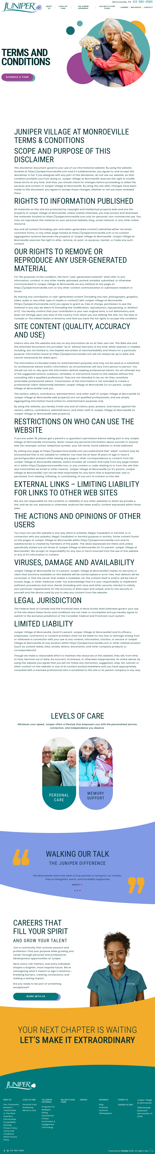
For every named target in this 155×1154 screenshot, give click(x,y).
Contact (148, 7)
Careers (124, 7)
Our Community (11, 1104)
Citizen (124, 1151)
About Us (49, 7)
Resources (136, 7)
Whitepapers (105, 1113)
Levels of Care (63, 7)
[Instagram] (8, 1150)
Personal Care (59, 797)
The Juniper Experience (83, 7)
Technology (47, 1127)
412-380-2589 (17, 1150)
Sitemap (7, 1125)
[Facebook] (4, 1150)
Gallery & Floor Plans (107, 7)
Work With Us (35, 996)
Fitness (45, 1118)
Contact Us (123, 1100)
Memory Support (96, 795)
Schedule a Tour (17, 77)
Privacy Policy (10, 1128)
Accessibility (9, 1122)
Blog (101, 1104)
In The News (9, 1113)
